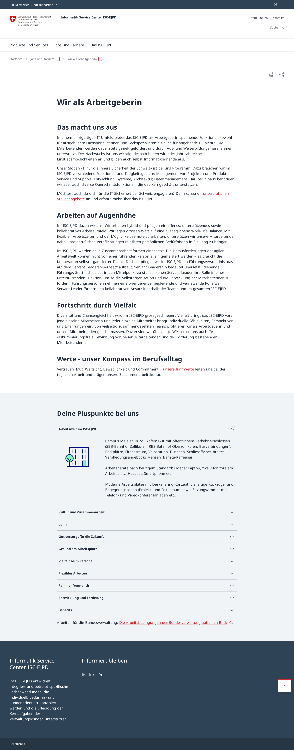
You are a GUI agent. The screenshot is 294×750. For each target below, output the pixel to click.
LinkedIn (94, 674)
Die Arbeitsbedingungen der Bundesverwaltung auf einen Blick (173, 622)
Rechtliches (17, 744)
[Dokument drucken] (271, 74)
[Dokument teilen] (281, 74)
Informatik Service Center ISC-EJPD (88, 17)
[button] (28, 45)
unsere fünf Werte (178, 369)
